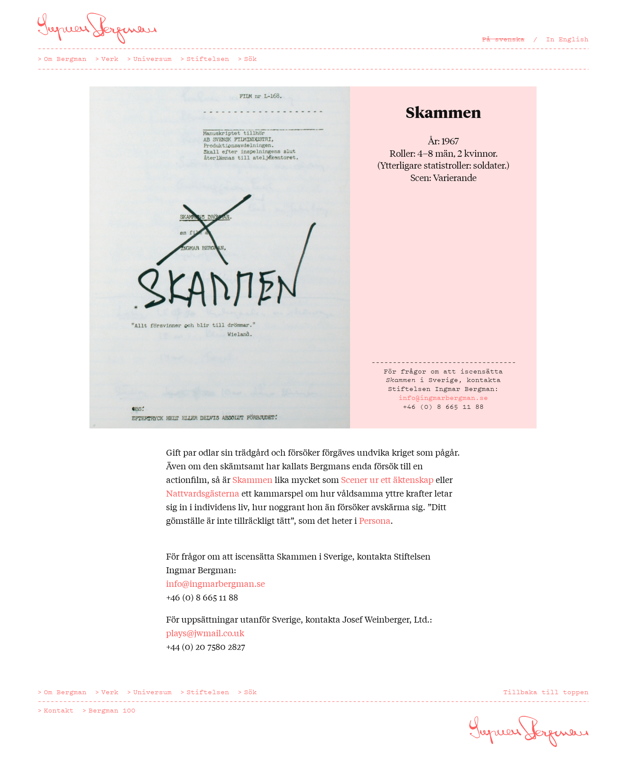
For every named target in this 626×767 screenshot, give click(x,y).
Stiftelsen (208, 58)
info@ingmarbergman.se (443, 397)
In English (567, 39)
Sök (250, 58)
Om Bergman (65, 58)
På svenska (503, 39)
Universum (152, 58)
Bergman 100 (112, 710)
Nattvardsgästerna (202, 493)
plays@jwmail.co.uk (205, 632)
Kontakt (59, 710)
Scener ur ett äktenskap (387, 479)
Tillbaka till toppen (546, 692)
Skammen (253, 479)
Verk (109, 58)
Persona (375, 520)
